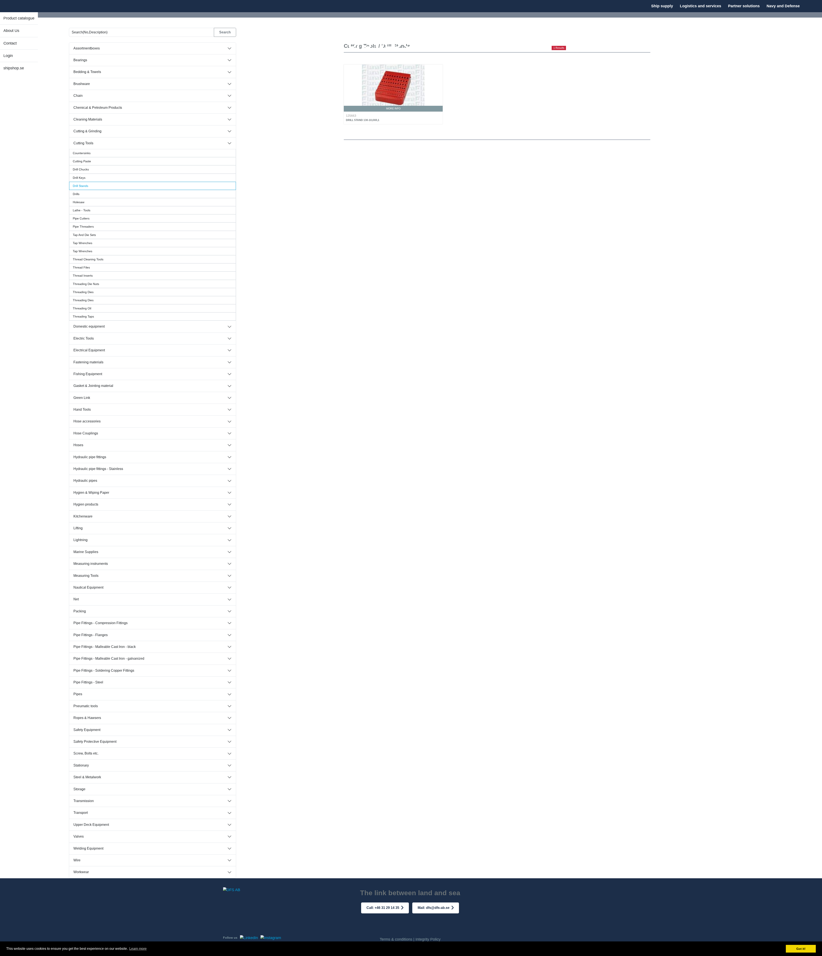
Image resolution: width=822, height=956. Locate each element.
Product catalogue (18, 18)
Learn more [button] (138, 948)
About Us (11, 30)
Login (8, 56)
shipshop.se (13, 68)
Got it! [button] (801, 948)
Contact (10, 43)
